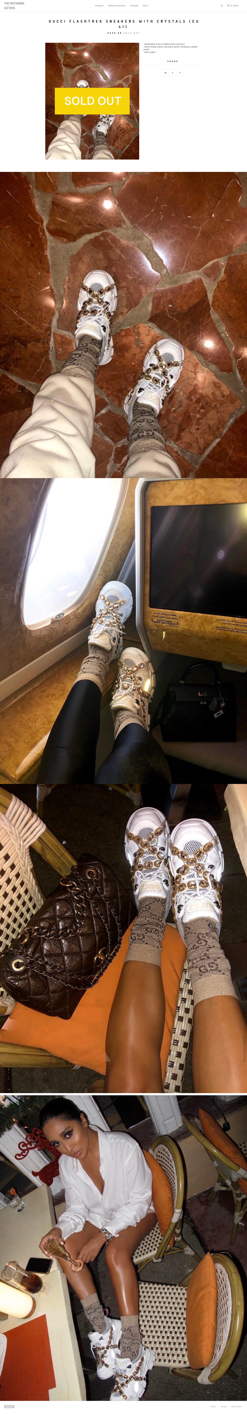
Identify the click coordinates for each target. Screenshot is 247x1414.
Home (213, 1406)
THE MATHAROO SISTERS (14, 5)
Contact (223, 1406)
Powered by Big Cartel (9, 1406)
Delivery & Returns (116, 5)
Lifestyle (134, 5)
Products (99, 5)
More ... (146, 5)
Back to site (236, 1406)
